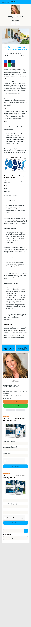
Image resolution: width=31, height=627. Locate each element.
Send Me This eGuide (15, 466)
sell (5, 79)
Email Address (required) (10, 447)
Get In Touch (15, 406)
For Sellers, (14, 56)
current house (18, 330)
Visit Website (15, 402)
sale (5, 108)
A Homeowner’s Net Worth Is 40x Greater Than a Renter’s (22, 348)
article (5, 121)
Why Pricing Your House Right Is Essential (8, 349)
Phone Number (7, 453)
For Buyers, (8, 56)
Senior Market (21, 56)
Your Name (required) (9, 441)
